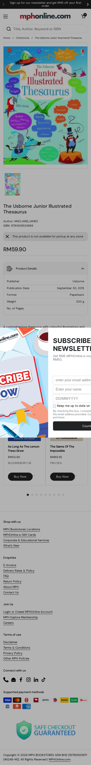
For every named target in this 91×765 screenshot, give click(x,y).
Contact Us (11, 592)
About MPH (11, 587)
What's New (11, 545)
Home (6, 37)
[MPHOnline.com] (45, 16)
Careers (8, 623)
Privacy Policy (12, 653)
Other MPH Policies (16, 658)
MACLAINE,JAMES (26, 221)
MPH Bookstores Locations (21, 529)
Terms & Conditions (16, 647)
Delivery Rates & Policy (18, 570)
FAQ (6, 576)
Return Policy (12, 581)
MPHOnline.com (59, 759)
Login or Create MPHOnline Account (28, 612)
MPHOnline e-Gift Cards (19, 535)
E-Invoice (9, 565)
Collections (22, 37)
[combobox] (45, 28)
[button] (83, 16)
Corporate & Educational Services (26, 540)
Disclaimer (10, 642)
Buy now (20, 477)
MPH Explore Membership (20, 617)
